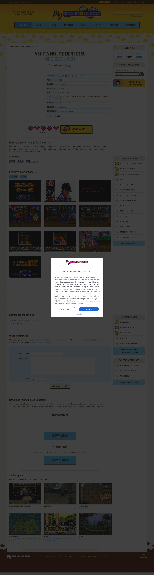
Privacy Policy (82, 303)
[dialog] (77, 287)
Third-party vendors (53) (74, 289)
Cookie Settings (70, 303)
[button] (77, 314)
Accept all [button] (89, 309)
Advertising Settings (68, 301)
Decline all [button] (65, 309)
